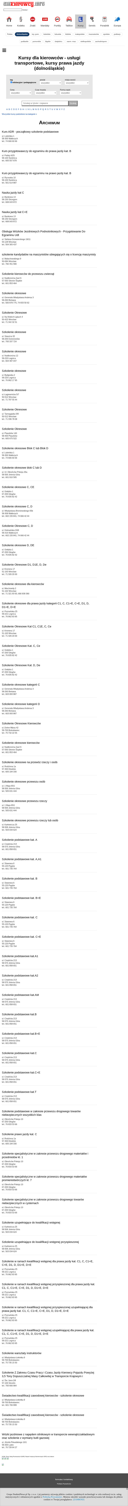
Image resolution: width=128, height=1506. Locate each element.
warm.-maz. (71, 41)
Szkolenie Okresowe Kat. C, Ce (21, 645)
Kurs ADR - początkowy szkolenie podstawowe (30, 131)
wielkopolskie (85, 41)
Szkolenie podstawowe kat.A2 (20, 975)
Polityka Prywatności (64, 1484)
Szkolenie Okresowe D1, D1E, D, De (24, 564)
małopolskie (79, 34)
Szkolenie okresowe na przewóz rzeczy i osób (29, 762)
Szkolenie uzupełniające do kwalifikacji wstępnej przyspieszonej (40, 1241)
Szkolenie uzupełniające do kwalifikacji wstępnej (31, 1222)
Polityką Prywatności (52, 1497)
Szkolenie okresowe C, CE (18, 487)
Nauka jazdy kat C (13, 192)
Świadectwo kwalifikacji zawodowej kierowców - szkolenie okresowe (43, 1395)
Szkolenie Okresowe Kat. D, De (21, 665)
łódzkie (68, 34)
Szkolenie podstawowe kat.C (19, 1053)
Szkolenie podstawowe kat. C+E (21, 936)
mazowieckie (94, 34)
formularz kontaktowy (64, 1479)
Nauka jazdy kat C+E (15, 212)
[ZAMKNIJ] (78, 1499)
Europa (117, 25)
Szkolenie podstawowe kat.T (19, 1091)
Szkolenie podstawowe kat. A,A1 (21, 859)
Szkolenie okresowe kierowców (21, 742)
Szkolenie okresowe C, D (17, 506)
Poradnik (104, 25)
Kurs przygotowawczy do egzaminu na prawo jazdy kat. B (36, 173)
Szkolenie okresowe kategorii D (21, 704)
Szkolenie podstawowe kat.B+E (21, 1033)
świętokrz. (59, 41)
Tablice (69, 25)
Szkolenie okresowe (14, 293)
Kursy (81, 25)
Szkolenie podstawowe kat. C (20, 917)
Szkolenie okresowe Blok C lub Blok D (25, 448)
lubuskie (58, 34)
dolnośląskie (22, 34)
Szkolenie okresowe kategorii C (21, 684)
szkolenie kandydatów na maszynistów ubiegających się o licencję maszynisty (49, 254)
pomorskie (37, 41)
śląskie (47, 41)
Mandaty (45, 25)
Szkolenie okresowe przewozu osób (23, 781)
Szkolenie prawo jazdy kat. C (19, 1134)
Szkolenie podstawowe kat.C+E (21, 1072)
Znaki (32, 25)
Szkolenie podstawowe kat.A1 (20, 956)
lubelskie (47, 34)
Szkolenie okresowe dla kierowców (23, 584)
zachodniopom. (101, 41)
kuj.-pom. (35, 34)
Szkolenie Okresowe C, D (17, 525)
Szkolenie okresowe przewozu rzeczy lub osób (30, 820)
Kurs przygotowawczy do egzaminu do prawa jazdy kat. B (36, 151)
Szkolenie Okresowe (14, 312)
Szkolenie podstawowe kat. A (19, 839)
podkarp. (117, 34)
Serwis (92, 25)
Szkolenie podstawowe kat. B (19, 878)
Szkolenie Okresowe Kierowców (21, 723)
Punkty (57, 25)
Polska (9, 34)
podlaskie (24, 41)
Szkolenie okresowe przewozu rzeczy (24, 801)
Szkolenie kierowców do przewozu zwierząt (28, 273)
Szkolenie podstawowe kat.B (19, 1014)
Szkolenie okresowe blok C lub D (22, 467)
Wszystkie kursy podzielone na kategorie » (19, 114)
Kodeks (21, 25)
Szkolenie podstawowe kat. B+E (21, 898)
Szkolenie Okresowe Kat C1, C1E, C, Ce (26, 626)
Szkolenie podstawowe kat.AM (20, 994)
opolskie (106, 34)
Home (9, 25)
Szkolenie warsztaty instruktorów (21, 1353)
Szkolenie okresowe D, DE (18, 545)
